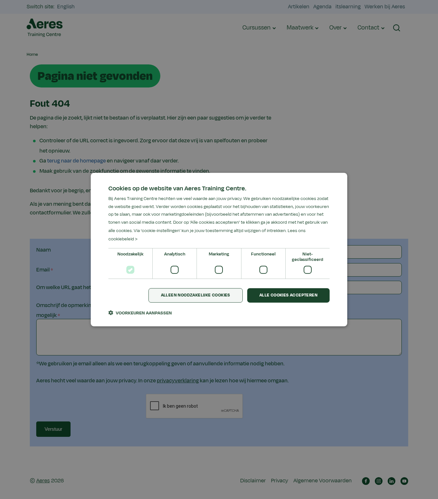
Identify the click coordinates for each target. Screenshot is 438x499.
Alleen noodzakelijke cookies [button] (195, 295)
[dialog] (219, 250)
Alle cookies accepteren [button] (288, 295)
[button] (140, 313)
